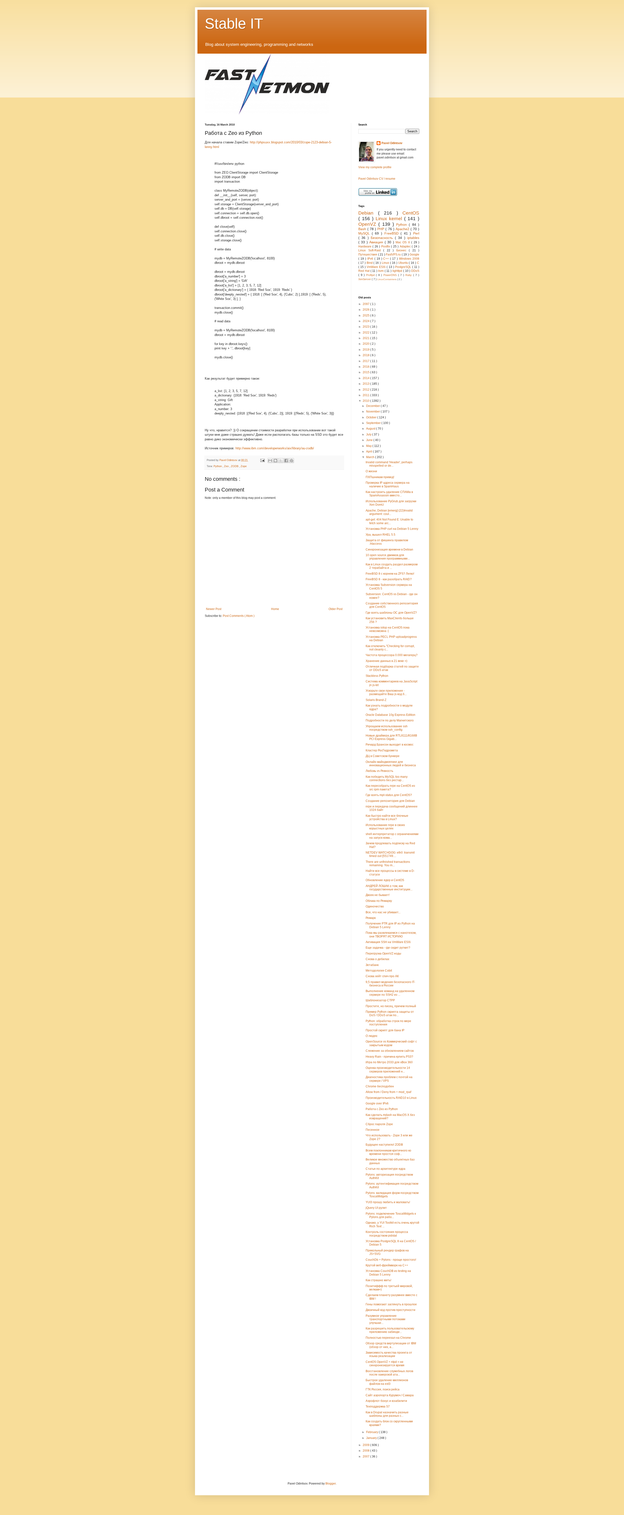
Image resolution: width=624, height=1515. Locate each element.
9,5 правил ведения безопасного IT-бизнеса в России (390, 983)
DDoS (415, 271)
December (373, 406)
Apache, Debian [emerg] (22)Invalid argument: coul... (389, 512)
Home (275, 609)
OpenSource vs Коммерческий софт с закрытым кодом (391, 1043)
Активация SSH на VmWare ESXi (388, 942)
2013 (366, 383)
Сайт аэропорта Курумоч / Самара (390, 1395)
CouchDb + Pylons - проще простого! (391, 1259)
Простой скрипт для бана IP (385, 1030)
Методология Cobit (379, 970)
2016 (366, 366)
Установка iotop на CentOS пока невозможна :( (388, 629)
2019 (366, 349)
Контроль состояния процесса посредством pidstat (387, 1233)
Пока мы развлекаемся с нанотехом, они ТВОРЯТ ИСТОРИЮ (391, 934)
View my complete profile (374, 167)
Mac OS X (403, 242)
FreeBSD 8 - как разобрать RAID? (389, 579)
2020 (366, 343)
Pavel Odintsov (391, 143)
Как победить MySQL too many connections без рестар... (387, 778)
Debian (368, 213)
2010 (366, 401)
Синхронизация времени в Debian (389, 549)
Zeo (226, 466)
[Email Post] (262, 460)
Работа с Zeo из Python (382, 1109)
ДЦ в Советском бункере (383, 756)
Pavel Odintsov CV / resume (376, 178)
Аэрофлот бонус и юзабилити (386, 1401)
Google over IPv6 (377, 1103)
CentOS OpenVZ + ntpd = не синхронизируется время (385, 1363)
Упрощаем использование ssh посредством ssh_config (387, 728)
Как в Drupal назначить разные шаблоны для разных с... (387, 1414)
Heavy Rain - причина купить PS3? (389, 1056)
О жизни (371, 471)
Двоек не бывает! (378, 895)
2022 (366, 332)
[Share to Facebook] (286, 460)
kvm (381, 271)
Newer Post (213, 609)
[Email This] (270, 460)
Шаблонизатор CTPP (380, 1000)
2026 (366, 309)
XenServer (365, 279)
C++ (386, 258)
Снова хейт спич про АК (382, 976)
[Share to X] (280, 460)
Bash (362, 229)
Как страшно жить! (378, 1280)
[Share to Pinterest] (291, 460)
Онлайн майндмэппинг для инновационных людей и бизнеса (391, 763)
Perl (416, 233)
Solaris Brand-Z (376, 700)
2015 (366, 372)
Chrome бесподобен (380, 1086)
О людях (371, 1036)
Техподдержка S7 (378, 1406)
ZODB (235, 466)
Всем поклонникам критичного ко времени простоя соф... (388, 1152)
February (372, 1432)
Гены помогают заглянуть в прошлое (391, 1304)
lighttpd (397, 271)
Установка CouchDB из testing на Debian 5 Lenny (388, 1272)
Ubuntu (403, 263)
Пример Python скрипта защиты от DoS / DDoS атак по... (390, 1013)
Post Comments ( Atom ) (238, 616)
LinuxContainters (387, 279)
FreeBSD (392, 233)
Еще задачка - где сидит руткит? (388, 947)
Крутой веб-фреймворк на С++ (387, 1265)
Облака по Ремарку (379, 901)
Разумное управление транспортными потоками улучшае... (385, 1319)
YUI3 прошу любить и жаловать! (388, 1202)
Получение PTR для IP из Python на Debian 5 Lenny (390, 925)
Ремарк (371, 918)
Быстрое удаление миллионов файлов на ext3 (387, 1381)
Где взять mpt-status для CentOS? (389, 795)
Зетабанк (372, 965)
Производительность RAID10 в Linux (391, 1098)
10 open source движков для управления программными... (388, 556)
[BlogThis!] (275, 460)
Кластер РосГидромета (382, 750)
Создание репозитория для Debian (390, 801)
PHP (381, 229)
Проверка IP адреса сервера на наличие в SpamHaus (388, 484)
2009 (366, 1445)
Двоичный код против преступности (390, 1310)
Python (218, 466)
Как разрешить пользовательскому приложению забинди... (390, 1330)
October (371, 417)
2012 (366, 389)
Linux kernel (390, 218)
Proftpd (371, 275)
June (369, 440)
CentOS (410, 213)
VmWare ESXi (377, 267)
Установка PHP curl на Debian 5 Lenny (392, 529)
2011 (366, 395)
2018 (366, 355)
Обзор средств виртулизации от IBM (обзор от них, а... (391, 1345)
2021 (366, 338)
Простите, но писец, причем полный (391, 1006)
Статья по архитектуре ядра (385, 1169)
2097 (366, 304)
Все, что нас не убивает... (383, 912)
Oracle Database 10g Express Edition (390, 715)
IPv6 (370, 258)
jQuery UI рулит (376, 1208)
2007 (366, 1456)
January (372, 1438)
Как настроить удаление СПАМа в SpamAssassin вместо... (389, 493)
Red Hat (364, 271)
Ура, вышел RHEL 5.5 (380, 534)
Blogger (330, 1483)
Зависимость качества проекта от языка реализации (389, 1354)
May (369, 446)
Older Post (335, 609)
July (369, 434)
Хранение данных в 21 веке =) (386, 661)
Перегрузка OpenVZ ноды (383, 953)
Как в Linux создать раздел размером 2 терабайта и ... (392, 566)
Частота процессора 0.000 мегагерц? (392, 655)
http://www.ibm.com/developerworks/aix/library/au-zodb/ (274, 448)
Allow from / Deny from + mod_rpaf (388, 1092)
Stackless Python (377, 676)
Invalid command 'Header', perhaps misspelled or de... (389, 464)
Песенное (373, 1129)
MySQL (365, 233)
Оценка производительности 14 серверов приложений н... (388, 1069)
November (373, 411)
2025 (366, 315)
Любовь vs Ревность (379, 771)
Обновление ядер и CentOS (385, 880)
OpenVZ (368, 224)
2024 (366, 321)
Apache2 (403, 229)
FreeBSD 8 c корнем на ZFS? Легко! (390, 573)
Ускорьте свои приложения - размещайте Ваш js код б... (386, 692)
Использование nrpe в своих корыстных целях (385, 826)
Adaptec (406, 246)
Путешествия (368, 254)
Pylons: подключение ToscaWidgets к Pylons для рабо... (391, 1215)
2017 (366, 361)
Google (414, 254)
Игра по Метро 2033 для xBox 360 (389, 1062)
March (370, 457)
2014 (366, 378)
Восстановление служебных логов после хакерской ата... (389, 1372)
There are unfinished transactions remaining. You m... (388, 863)
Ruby (409, 275)
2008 (366, 1450)
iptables (413, 238)
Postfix (386, 246)
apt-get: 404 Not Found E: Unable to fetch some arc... (389, 521)
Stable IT (234, 23)
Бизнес (402, 250)
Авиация (376, 242)
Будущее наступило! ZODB (384, 1144)
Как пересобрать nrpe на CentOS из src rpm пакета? (390, 787)
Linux (386, 263)
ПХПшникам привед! (380, 477)
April (369, 451)
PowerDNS (390, 275)
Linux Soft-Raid (370, 250)
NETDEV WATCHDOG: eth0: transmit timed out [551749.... (390, 854)
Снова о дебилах (377, 959)
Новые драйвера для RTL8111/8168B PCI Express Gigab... (391, 737)
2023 (366, 326)
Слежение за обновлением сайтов (390, 1051)
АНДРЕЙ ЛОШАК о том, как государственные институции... (389, 887)
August (371, 428)
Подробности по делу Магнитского (390, 720)
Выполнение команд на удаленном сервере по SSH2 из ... (390, 992)
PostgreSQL (403, 267)
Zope (244, 466)
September (373, 423)
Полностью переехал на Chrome (388, 1337)
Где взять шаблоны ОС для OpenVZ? (391, 612)
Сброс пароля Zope (379, 1124)
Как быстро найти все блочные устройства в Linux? (387, 817)
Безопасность (383, 238)
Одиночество (375, 906)
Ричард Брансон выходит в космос (389, 744)
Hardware (365, 246)
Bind (370, 263)
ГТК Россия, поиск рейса (383, 1389)
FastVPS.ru (394, 254)
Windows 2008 (409, 258)
